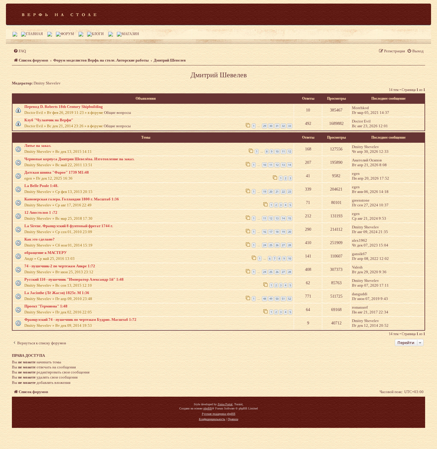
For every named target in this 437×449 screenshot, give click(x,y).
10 (277, 151)
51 (283, 299)
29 (264, 126)
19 (264, 192)
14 (289, 165)
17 (270, 232)
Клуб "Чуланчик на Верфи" (48, 120)
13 (283, 165)
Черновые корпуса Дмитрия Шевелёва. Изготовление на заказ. (79, 159)
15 (289, 218)
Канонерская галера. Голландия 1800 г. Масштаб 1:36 (71, 199)
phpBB (207, 408)
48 (264, 299)
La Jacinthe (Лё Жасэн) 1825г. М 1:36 (56, 293)
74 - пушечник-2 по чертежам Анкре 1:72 (59, 266)
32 (283, 126)
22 (283, 192)
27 (283, 245)
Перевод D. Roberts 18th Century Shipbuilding (63, 106)
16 (264, 232)
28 (289, 245)
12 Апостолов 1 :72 (40, 212)
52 (289, 299)
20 (270, 192)
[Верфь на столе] (59, 14)
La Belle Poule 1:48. (41, 185)
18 (277, 232)
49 (270, 299)
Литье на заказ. (37, 145)
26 (277, 245)
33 (289, 126)
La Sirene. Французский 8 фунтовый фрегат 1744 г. (68, 226)
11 (283, 151)
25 (270, 245)
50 (277, 299)
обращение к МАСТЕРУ (45, 252)
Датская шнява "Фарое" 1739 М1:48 (56, 172)
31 (277, 126)
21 (277, 192)
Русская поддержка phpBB (218, 413)
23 (289, 192)
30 (270, 126)
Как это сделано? (39, 239)
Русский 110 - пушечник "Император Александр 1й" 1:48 (74, 279)
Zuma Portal (225, 404)
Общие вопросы (117, 112)
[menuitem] (19, 51)
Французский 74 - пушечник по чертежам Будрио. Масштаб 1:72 (80, 319)
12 (289, 151)
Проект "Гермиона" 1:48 (45, 306)
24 (264, 245)
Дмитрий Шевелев (219, 75)
